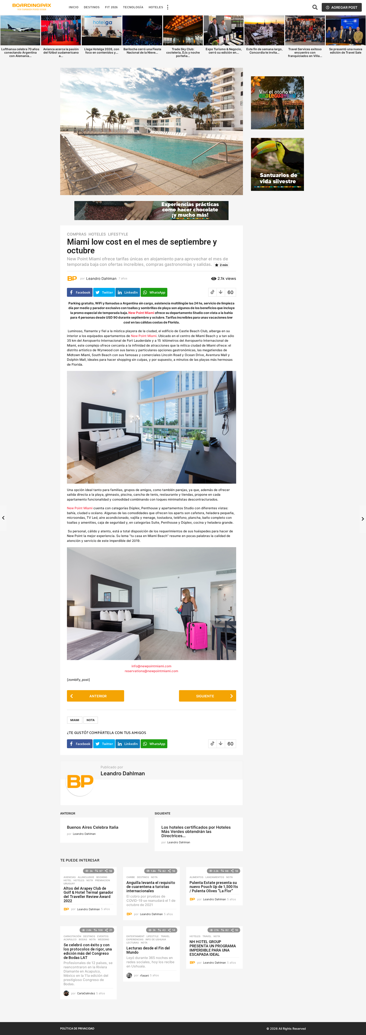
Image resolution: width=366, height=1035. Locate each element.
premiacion (102, 880)
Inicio (74, 7)
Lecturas (132, 942)
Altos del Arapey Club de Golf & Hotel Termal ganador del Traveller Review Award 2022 (88, 894)
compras (76, 234)
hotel (67, 880)
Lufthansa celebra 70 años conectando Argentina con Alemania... (20, 52)
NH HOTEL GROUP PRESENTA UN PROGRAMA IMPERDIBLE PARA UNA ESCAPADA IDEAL (213, 947)
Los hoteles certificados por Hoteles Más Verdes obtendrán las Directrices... (196, 831)
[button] (167, 7)
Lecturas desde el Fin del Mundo (148, 950)
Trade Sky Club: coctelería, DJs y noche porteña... (183, 52)
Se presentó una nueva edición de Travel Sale (345, 50)
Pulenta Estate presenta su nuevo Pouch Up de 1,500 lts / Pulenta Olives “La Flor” (214, 886)
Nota (91, 720)
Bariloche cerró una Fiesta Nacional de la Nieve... (142, 50)
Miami (74, 720)
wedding (103, 939)
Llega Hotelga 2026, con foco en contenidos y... (101, 50)
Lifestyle (118, 234)
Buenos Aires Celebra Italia (92, 827)
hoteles (97, 234)
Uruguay (69, 883)
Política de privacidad (77, 1028)
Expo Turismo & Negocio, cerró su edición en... (224, 50)
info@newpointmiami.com (151, 666)
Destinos (92, 7)
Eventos (102, 936)
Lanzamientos (214, 877)
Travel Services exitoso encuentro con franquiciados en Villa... (305, 52)
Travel (165, 936)
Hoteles (156, 7)
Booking (101, 877)
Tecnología (133, 7)
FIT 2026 (111, 7)
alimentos (196, 877)
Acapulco (70, 939)
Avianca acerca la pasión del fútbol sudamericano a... (61, 52)
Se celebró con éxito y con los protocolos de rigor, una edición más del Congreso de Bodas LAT (88, 951)
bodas (83, 939)
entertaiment (135, 936)
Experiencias (134, 939)
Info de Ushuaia (156, 939)
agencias (70, 877)
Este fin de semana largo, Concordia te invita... (264, 50)
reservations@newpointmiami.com (151, 671)
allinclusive (86, 877)
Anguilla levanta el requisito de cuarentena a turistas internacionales (150, 886)
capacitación (72, 936)
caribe (130, 877)
